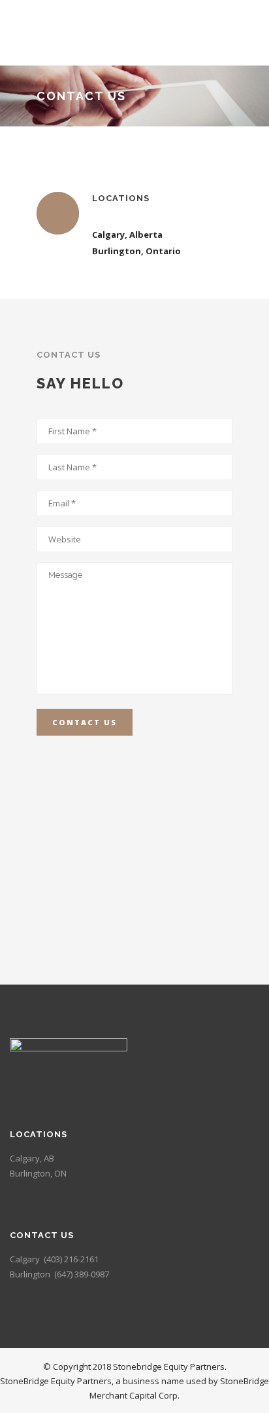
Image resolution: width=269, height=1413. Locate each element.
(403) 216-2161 (71, 1259)
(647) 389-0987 (81, 1274)
